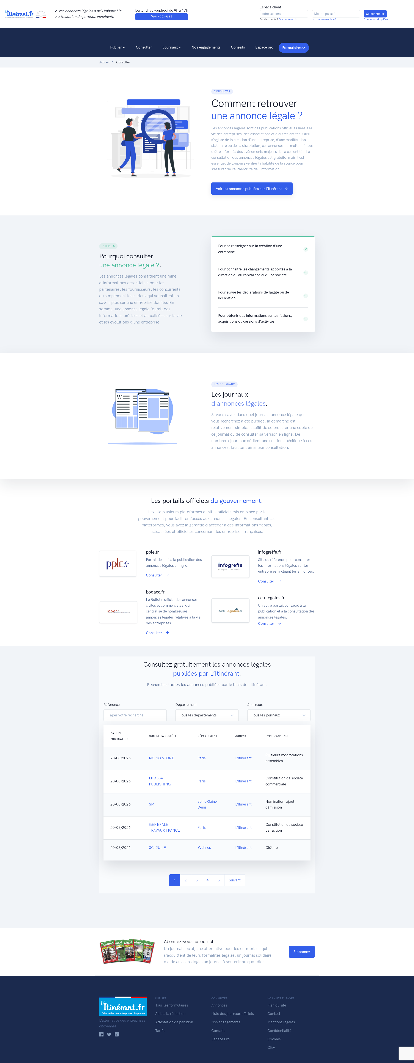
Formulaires (292, 48)
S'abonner (301, 952)
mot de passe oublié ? (324, 19)
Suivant (235, 880)
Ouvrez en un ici (288, 19)
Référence (112, 704)
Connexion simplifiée (376, 19)
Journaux (170, 47)
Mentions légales (281, 1022)
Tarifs (160, 1030)
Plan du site (276, 1005)
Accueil (104, 62)
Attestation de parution (174, 1022)
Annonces (219, 1005)
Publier (116, 47)
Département (186, 704)
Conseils (238, 47)
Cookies (274, 1039)
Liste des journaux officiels (232, 1013)
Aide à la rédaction (170, 1013)
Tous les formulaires (171, 1005)
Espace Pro (220, 1039)
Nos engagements (206, 47)
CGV (271, 1047)
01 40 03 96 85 (163, 16)
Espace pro (264, 47)
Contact (273, 1013)
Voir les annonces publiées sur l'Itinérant (249, 189)
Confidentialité (279, 1030)
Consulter (144, 47)
